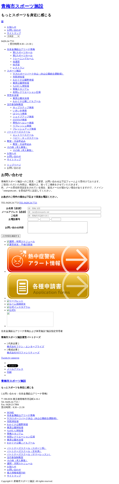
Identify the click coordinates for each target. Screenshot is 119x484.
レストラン (18, 67)
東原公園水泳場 (21, 98)
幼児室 (16, 64)
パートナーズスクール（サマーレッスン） (29, 454)
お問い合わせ (14, 30)
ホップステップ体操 (23, 107)
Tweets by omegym (10, 358)
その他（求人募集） (17, 147)
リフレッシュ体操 (22, 126)
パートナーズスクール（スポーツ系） (26, 448)
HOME (10, 412)
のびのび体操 (20, 119)
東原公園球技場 (21, 83)
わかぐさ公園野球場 (23, 80)
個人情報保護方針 (16, 472)
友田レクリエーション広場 (27, 92)
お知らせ (11, 27)
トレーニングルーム (23, 58)
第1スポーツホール (23, 52)
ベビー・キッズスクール (25, 138)
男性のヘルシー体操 (23, 123)
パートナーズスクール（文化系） (24, 451)
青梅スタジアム (21, 89)
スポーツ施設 (14, 70)
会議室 (16, 61)
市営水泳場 (13, 95)
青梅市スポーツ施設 (22, 6)
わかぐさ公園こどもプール (27, 101)
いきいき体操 (20, 110)
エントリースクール (23, 135)
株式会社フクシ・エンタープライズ (25, 346)
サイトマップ (14, 33)
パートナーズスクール (18, 132)
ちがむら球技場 (21, 86)
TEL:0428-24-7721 (28, 202)
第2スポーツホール (23, 55)
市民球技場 (18, 77)
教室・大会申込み (16, 141)
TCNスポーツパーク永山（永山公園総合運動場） (38, 74)
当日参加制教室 (15, 104)
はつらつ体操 (20, 113)
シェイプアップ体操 (23, 116)
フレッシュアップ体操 (24, 129)
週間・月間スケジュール (20, 463)
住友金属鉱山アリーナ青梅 (21, 49)
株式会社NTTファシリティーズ (23, 352)
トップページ (14, 165)
